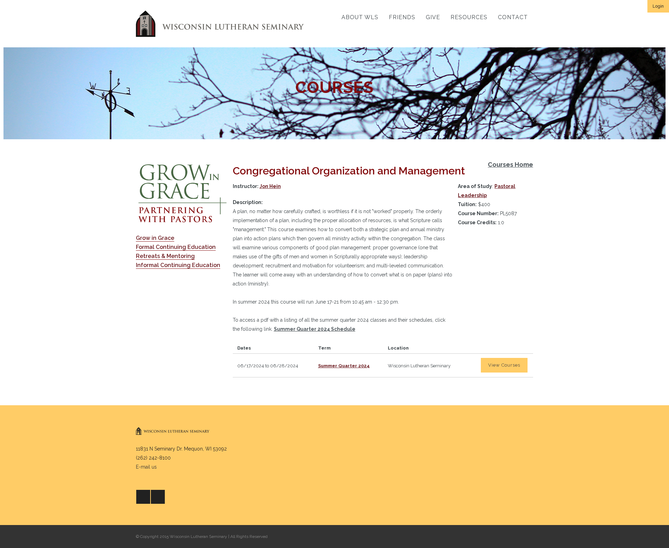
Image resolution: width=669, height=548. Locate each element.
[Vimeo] (158, 497)
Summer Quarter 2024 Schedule (314, 329)
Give (433, 17)
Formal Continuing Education (176, 247)
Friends (402, 17)
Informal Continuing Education (178, 265)
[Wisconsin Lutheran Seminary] (220, 23)
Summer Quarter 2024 (344, 365)
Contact (513, 17)
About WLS (359, 17)
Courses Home (510, 164)
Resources (469, 17)
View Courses (504, 365)
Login (658, 6)
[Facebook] (143, 497)
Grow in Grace (155, 238)
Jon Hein (270, 186)
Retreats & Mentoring (165, 256)
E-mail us (146, 467)
